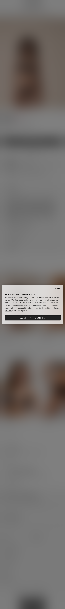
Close (57, 289)
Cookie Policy (36, 305)
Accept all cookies (32, 318)
